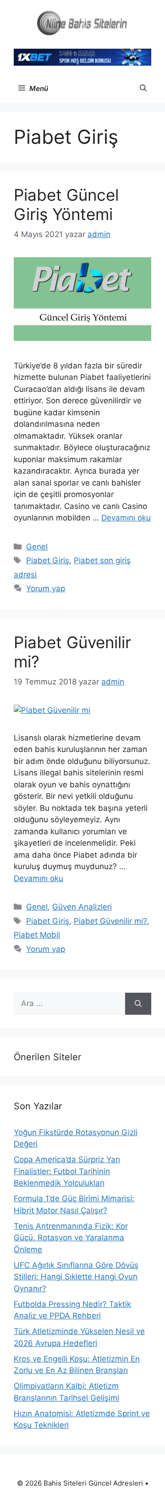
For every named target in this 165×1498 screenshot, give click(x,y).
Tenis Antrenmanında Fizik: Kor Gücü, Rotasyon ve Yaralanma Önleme (71, 1237)
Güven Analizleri (82, 906)
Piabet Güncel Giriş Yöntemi (66, 204)
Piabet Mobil (37, 934)
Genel (37, 546)
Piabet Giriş (47, 560)
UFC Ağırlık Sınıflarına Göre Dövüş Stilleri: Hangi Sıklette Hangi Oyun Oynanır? (76, 1277)
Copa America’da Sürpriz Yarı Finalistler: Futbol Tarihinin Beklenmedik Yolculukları (67, 1171)
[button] (143, 88)
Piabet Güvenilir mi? (110, 921)
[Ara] (138, 1004)
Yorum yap (45, 588)
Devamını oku (126, 517)
